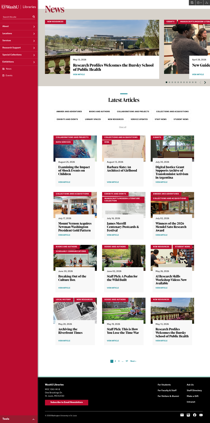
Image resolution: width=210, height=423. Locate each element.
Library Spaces (93, 119)
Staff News (161, 119)
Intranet (191, 402)
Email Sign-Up (182, 415)
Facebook (194, 415)
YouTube (201, 415)
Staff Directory (194, 391)
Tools (5, 419)
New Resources (116, 119)
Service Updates (139, 119)
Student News (181, 119)
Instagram (188, 415)
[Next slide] (204, 82)
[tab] (166, 82)
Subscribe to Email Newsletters (66, 402)
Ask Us (190, 385)
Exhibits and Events (67, 119)
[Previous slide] (200, 82)
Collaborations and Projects (133, 112)
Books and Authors (99, 112)
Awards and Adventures (69, 112)
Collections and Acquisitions (172, 112)
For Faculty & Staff (167, 391)
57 (127, 361)
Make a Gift (192, 396)
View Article (83, 75)
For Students (164, 385)
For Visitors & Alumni (168, 396)
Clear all (122, 127)
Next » (133, 361)
